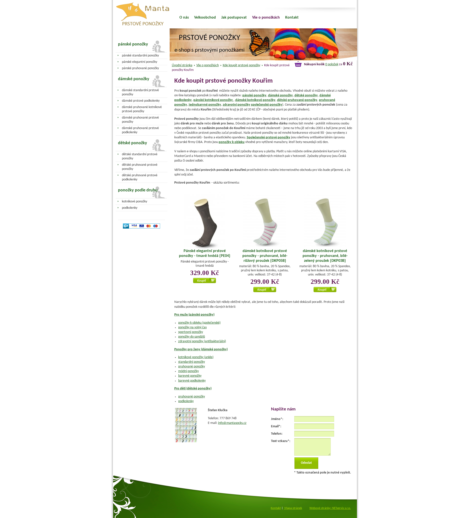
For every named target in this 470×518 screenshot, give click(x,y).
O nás (184, 18)
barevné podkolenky (192, 380)
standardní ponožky (191, 362)
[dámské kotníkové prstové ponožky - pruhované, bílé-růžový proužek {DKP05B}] (265, 220)
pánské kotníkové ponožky (213, 100)
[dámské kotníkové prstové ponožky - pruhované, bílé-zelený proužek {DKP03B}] (325, 220)
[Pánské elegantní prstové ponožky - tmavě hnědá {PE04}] (204, 221)
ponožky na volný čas (192, 327)
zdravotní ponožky (236, 104)
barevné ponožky (189, 375)
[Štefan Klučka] (186, 441)
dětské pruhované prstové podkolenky (139, 177)
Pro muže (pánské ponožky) (194, 314)
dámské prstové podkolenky (141, 100)
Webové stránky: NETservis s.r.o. (330, 508)
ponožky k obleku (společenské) (199, 322)
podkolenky (186, 401)
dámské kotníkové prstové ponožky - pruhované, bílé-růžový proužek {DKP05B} (264, 256)
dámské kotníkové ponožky (255, 100)
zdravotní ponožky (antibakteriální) (202, 341)
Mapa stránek (293, 508)
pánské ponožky (254, 95)
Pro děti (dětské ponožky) (193, 388)
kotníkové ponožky (134, 201)
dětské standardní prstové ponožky (139, 156)
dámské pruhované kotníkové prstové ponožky (142, 109)
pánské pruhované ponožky (140, 68)
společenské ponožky (266, 104)
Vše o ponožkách (207, 65)
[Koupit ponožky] (204, 282)
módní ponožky (188, 371)
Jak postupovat (234, 18)
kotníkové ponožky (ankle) (195, 357)
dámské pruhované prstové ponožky (140, 119)
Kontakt (292, 18)
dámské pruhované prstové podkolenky (140, 130)
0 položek (331, 64)
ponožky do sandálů (191, 336)
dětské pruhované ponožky (297, 100)
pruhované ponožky (191, 366)
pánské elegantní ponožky (139, 62)
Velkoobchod (205, 18)
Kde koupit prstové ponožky (241, 65)
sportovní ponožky (190, 332)
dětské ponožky (306, 95)
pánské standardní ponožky (140, 55)
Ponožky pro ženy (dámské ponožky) (201, 349)
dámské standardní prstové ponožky (140, 92)
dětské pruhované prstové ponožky (139, 167)
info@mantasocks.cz (232, 423)
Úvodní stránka (182, 65)
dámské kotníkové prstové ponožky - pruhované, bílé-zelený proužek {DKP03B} (325, 256)
